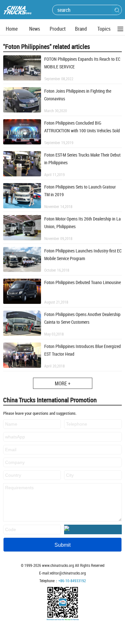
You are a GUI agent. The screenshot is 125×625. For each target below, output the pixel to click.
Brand (81, 28)
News (34, 28)
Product (58, 28)
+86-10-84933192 (72, 580)
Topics (104, 28)
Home (12, 28)
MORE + (63, 383)
